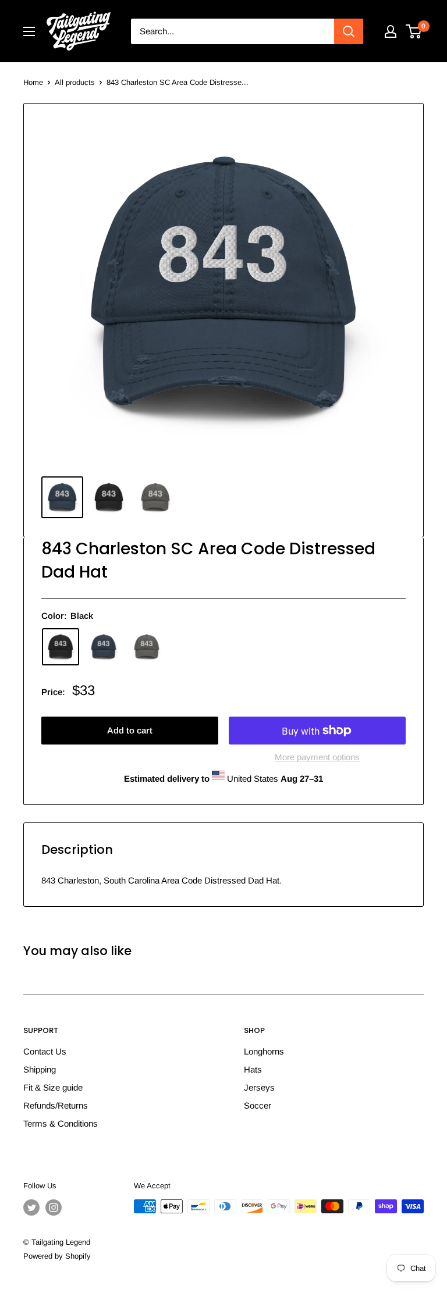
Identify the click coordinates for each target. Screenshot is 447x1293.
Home (33, 82)
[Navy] (103, 646)
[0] (414, 31)
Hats (253, 1069)
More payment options (317, 757)
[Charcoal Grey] (146, 646)
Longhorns (264, 1051)
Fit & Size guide (53, 1087)
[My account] (390, 31)
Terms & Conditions (60, 1123)
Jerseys (259, 1087)
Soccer (257, 1105)
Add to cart (129, 730)
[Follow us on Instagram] (53, 1207)
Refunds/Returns (55, 1105)
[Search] (348, 31)
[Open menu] (29, 31)
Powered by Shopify (57, 1256)
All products (75, 82)
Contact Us (44, 1051)
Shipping (39, 1069)
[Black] (60, 646)
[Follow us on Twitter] (31, 1207)
